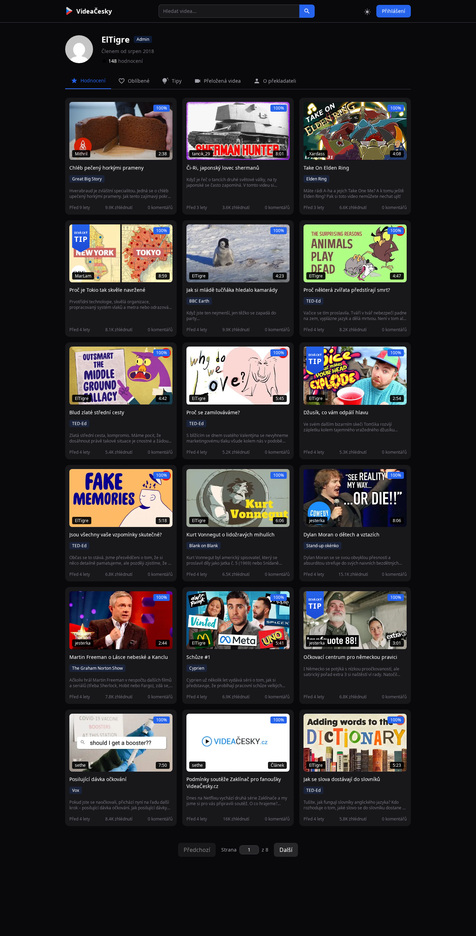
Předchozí (197, 850)
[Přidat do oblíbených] (77, 111)
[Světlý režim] (367, 11)
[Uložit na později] (90, 111)
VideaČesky (94, 11)
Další (285, 850)
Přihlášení (393, 11)
